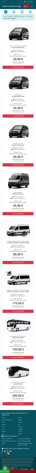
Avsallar (20, 434)
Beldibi (19, 419)
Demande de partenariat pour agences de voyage (25, 444)
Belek (3, 422)
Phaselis (20, 431)
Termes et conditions (7, 438)
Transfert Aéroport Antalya (24, 441)
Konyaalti (20, 427)
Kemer (3, 427)
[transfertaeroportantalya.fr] (11, 6)
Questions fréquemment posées (9, 441)
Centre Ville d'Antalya (7, 419)
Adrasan (4, 417)
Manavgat (20, 429)
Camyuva (20, 422)
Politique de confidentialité (24, 438)
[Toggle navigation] (32, 6)
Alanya (19, 417)
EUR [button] (31, 1)
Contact (4, 443)
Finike (3, 434)
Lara (3, 429)
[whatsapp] (5, 468)
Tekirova (4, 431)
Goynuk (3, 424)
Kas (19, 424)
